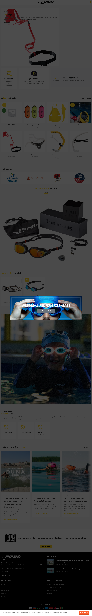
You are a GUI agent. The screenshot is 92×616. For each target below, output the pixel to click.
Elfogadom (84, 613)
